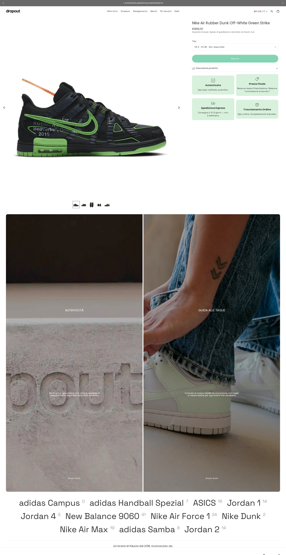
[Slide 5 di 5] (107, 204)
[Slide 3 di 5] (91, 204)
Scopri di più (74, 478)
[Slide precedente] (3, 108)
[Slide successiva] (180, 108)
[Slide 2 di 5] (84, 204)
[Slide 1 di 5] (76, 204)
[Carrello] (278, 11)
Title (194, 41)
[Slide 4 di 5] (99, 204)
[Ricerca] (271, 11)
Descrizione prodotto (207, 68)
